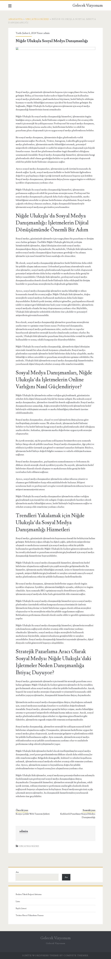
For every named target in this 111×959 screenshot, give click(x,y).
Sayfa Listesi (21, 908)
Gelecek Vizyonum (88, 5)
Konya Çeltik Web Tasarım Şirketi (33, 813)
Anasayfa (15, 19)
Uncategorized (37, 19)
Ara (17, 872)
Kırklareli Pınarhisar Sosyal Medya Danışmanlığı (77, 815)
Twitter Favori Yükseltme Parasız (30, 915)
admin (47, 33)
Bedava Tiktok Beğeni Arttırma (28, 894)
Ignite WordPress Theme (40, 955)
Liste (18, 901)
